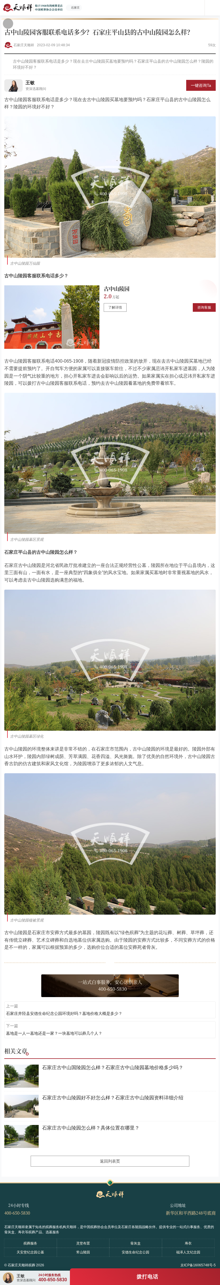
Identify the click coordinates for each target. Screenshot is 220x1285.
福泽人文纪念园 (188, 1252)
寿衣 (188, 1243)
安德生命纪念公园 (135, 1252)
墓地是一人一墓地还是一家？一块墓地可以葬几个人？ (54, 1033)
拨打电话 (147, 1277)
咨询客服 (204, 307)
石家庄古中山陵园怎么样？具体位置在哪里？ (91, 1128)
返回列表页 (110, 1161)
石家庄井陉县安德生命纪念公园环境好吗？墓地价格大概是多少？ (64, 1013)
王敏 (30, 82)
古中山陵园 (116, 288)
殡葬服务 (30, 1243)
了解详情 (115, 307)
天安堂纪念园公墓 (30, 1252)
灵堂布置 (83, 1243)
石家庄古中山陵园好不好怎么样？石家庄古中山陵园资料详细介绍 (112, 1098)
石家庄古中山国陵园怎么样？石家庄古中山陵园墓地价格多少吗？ (112, 1067)
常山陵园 (83, 1252)
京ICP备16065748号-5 (198, 1265)
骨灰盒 (135, 1243)
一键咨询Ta (201, 85)
